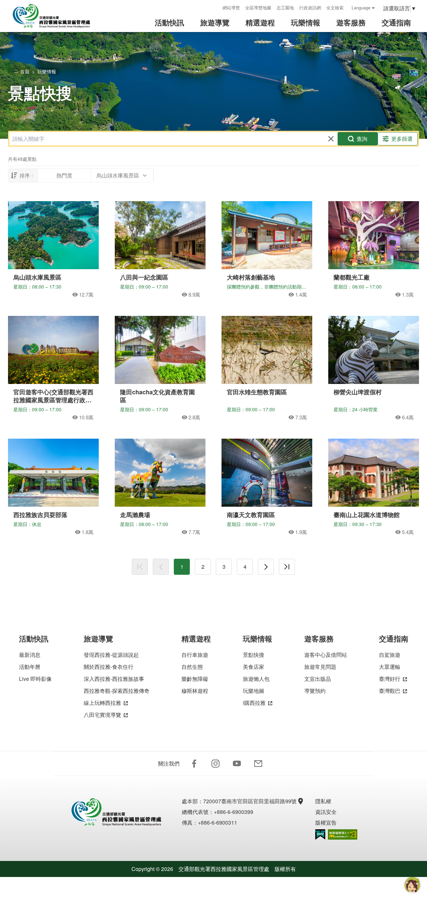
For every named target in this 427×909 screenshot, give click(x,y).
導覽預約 (315, 691)
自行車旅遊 (194, 654)
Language (361, 7)
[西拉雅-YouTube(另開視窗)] (237, 763)
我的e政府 (320, 834)
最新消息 (29, 654)
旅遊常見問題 (320, 666)
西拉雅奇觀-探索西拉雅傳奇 (116, 691)
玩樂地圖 (253, 691)
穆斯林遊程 (194, 691)
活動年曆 (29, 666)
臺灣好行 (389, 679)
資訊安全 (326, 812)
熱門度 (64, 175)
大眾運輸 (389, 666)
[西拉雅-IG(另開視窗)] (215, 763)
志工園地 (285, 7)
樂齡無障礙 (194, 679)
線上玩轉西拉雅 (102, 703)
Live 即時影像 (35, 679)
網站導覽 (231, 7)
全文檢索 (335, 7)
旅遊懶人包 (256, 679)
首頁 (24, 71)
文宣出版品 (317, 679)
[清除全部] (331, 138)
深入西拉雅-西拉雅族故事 (114, 679)
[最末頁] (287, 567)
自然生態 (192, 666)
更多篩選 (402, 138)
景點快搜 (253, 654)
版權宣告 (326, 822)
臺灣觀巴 (389, 691)
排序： (27, 175)
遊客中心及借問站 (325, 654)
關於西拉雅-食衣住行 (108, 666)
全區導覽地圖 (258, 7)
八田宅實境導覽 (102, 715)
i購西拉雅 (254, 703)
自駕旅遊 (389, 654)
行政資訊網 (310, 7)
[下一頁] (266, 567)
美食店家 (253, 666)
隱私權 (323, 801)
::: (215, 7)
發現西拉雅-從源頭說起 (111, 654)
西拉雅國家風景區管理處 (56, 16)
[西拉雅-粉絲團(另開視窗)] (194, 763)
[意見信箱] (258, 763)
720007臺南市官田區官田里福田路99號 (250, 801)
